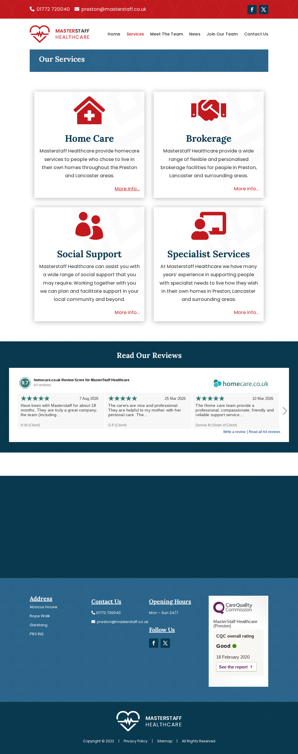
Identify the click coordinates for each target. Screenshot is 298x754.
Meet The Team (166, 34)
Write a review (234, 432)
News (195, 34)
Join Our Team (222, 34)
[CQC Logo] (232, 612)
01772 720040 (53, 9)
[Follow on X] (263, 9)
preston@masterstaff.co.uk (113, 9)
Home (114, 34)
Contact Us (256, 34)
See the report (233, 666)
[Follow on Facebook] (252, 9)
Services (135, 34)
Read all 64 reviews (264, 432)
